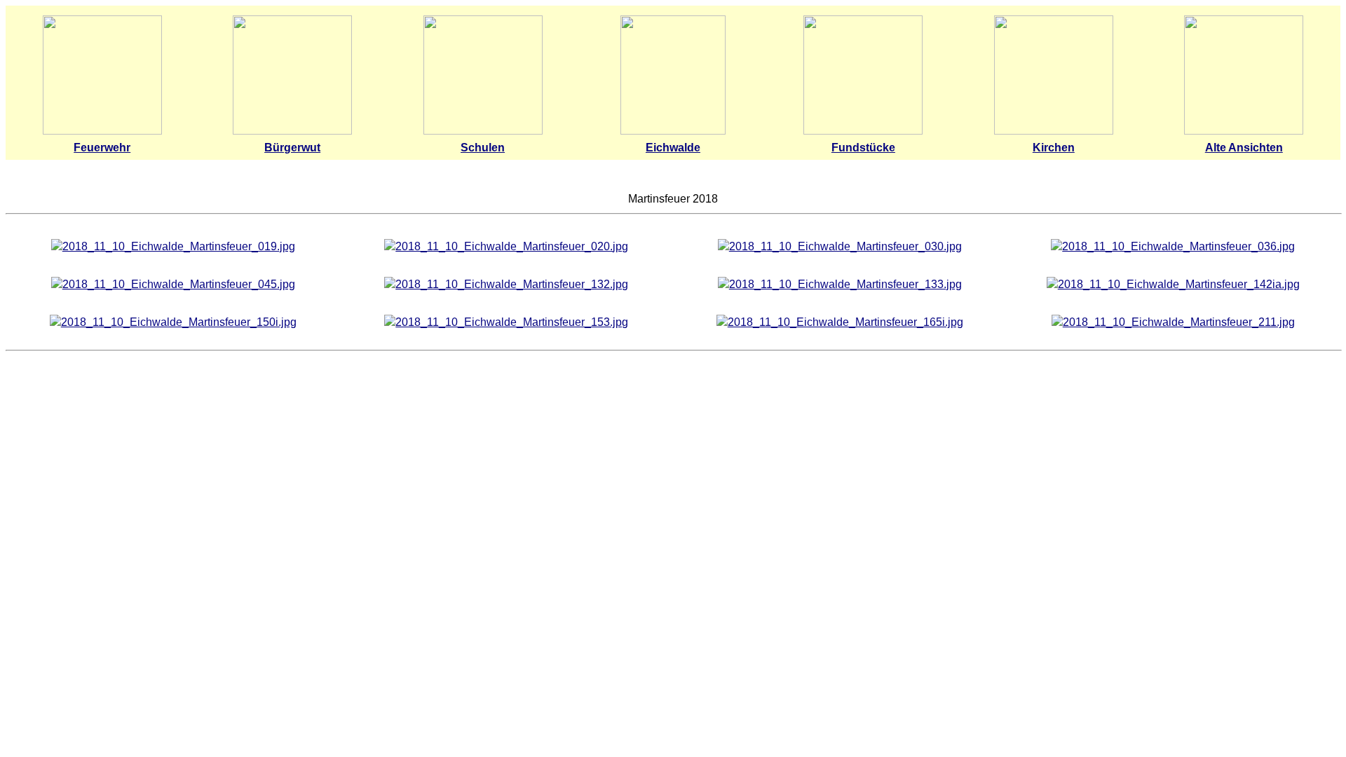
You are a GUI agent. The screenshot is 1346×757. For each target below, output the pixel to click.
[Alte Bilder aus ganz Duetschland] (1243, 131)
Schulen (483, 148)
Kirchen (1054, 148)
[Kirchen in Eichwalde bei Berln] (1053, 131)
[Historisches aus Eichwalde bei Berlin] (863, 131)
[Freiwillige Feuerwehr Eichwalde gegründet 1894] (102, 131)
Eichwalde (673, 148)
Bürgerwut (292, 148)
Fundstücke (863, 148)
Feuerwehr (102, 148)
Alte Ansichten (1244, 148)
